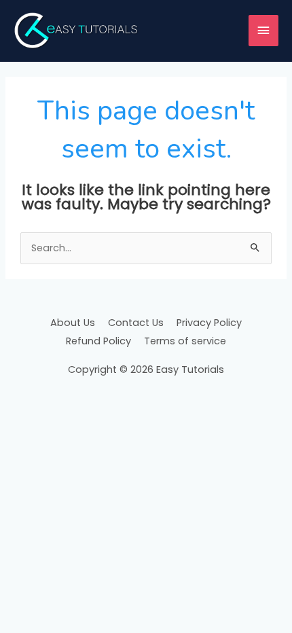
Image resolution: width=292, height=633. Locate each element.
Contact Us (136, 322)
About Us (72, 322)
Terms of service (185, 341)
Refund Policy (98, 341)
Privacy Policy (209, 322)
